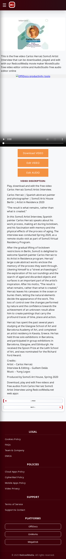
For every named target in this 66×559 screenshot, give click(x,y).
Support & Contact (15, 509)
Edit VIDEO (33, 162)
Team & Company (14, 450)
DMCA (8, 455)
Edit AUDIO (33, 172)
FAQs (8, 444)
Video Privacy (12, 488)
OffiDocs (33, 526)
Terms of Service (14, 504)
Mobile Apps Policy (15, 482)
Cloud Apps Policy (15, 471)
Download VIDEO (33, 153)
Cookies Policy (13, 439)
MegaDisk (33, 541)
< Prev (33, 401)
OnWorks (33, 534)
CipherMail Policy (14, 477)
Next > (33, 407)
